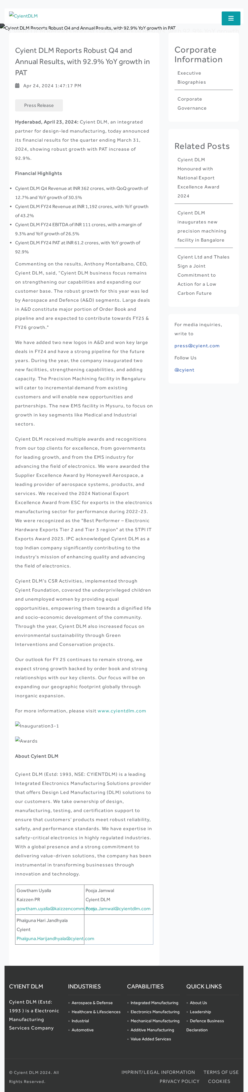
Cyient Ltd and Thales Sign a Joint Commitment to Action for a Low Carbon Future (204, 275)
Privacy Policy (180, 1081)
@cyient (184, 370)
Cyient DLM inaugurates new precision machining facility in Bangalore (202, 226)
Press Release (39, 105)
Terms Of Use (221, 1072)
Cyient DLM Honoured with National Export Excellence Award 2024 (199, 178)
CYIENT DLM (26, 986)
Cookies (219, 1081)
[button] (231, 18)
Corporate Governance (192, 103)
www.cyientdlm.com (122, 711)
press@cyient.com (197, 345)
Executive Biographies (192, 77)
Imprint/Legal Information (158, 1072)
